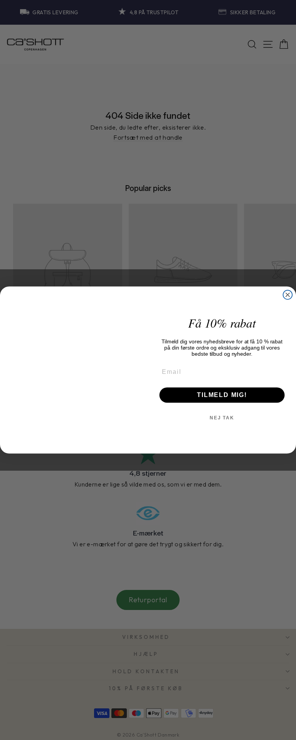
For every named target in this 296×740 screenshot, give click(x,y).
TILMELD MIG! (222, 395)
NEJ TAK (222, 418)
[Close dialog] (288, 294)
